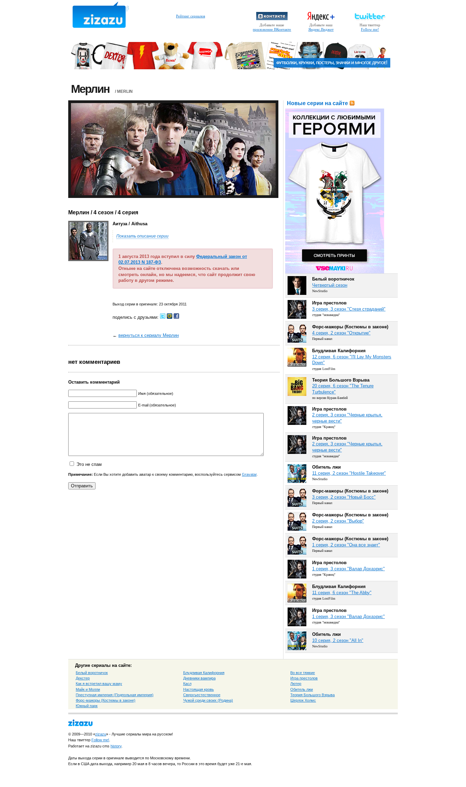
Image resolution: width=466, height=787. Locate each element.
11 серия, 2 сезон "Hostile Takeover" (349, 473)
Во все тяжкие (302, 673)
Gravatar (249, 474)
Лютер (295, 684)
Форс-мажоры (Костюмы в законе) (105, 700)
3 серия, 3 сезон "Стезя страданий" (348, 309)
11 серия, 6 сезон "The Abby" (342, 592)
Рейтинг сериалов (190, 16)
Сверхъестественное (201, 695)
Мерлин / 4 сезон (91, 212)
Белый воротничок (92, 673)
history (116, 746)
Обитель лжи (301, 689)
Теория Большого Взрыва (312, 695)
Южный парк (87, 706)
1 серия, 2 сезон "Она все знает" (346, 544)
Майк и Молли (88, 689)
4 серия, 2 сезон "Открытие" (341, 332)
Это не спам (89, 464)
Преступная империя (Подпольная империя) (115, 695)
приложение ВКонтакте (272, 29)
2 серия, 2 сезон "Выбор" (338, 521)
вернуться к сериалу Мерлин (148, 335)
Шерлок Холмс (303, 700)
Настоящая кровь (198, 689)
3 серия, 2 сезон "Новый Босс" (344, 497)
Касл (187, 684)
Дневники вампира (199, 678)
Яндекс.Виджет (321, 29)
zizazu (100, 734)
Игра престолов (304, 678)
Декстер (83, 678)
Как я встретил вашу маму (99, 684)
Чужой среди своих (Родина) (208, 700)
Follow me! (370, 29)
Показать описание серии (142, 236)
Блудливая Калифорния (203, 673)
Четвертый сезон (329, 285)
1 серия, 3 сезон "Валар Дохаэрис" (348, 568)
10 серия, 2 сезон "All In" (337, 640)
